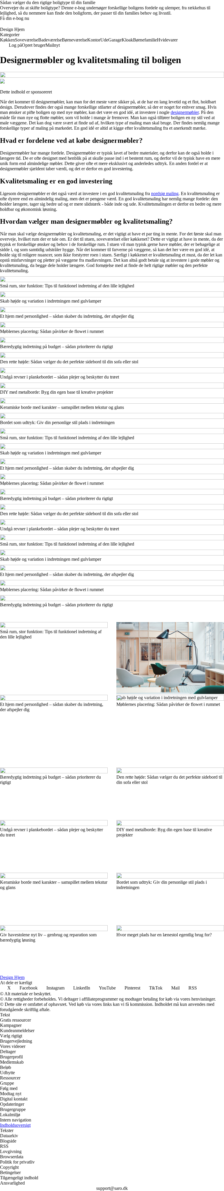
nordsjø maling (164, 193)
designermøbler (185, 112)
